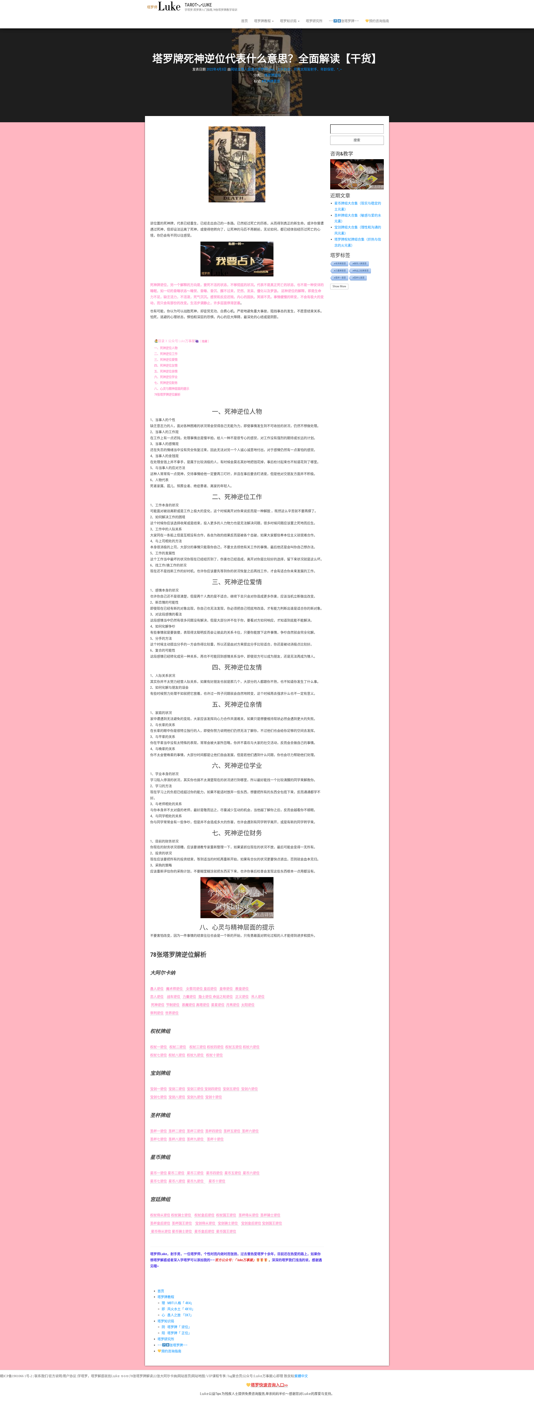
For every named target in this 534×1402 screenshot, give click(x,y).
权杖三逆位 (197, 1047)
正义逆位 (242, 997)
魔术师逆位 (175, 989)
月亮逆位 (232, 1005)
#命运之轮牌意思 (361, 271)
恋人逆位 (157, 997)
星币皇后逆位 (204, 1231)
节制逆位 (173, 1005)
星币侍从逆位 (160, 1231)
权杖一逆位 (159, 1047)
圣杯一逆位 (158, 1131)
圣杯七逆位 (158, 1139)
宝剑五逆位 (231, 1089)
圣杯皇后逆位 (160, 1223)
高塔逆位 (202, 1005)
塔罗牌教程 (263, 21)
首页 (244, 21)
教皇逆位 (241, 989)
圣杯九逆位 (196, 1139)
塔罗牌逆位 (272, 75)
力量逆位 (189, 997)
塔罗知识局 (288, 21)
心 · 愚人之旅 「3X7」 (177, 1315)
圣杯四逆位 (213, 1131)
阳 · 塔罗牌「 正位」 (176, 1333)
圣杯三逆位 (195, 1131)
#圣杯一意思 (340, 278)
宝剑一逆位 (158, 1089)
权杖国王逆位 (226, 1215)
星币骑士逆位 (182, 1231)
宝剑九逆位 (195, 1097)
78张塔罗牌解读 (141, 1376)
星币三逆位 (195, 1173)
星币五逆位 (232, 1173)
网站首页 (184, 1376)
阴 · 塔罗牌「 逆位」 (176, 1327)
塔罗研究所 (314, 21)
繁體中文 (301, 1376)
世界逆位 (172, 1013)
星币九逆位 (196, 1181)
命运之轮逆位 (223, 997)
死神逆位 (157, 1005)
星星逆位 (217, 1005)
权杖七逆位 (158, 1055)
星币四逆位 (214, 1173)
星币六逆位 (250, 1173)
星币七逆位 (158, 1181)
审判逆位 (157, 1013)
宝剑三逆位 (195, 1089)
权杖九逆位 (195, 1055)
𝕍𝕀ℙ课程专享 (215, 1376)
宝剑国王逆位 (272, 1223)
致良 (287, 1376)
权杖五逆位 (233, 1047)
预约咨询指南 (379, 21)
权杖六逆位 (251, 1047)
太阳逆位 (247, 1005)
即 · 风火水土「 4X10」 (178, 1309)
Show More (339, 286)
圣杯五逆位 (232, 1131)
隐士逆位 (205, 997)
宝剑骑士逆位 (228, 1223)
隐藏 (204, 341)
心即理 (278, 1376)
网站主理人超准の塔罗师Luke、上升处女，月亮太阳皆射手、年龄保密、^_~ (286, 69)
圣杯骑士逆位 (269, 1215)
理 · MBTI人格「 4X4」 (178, 1303)
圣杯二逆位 (176, 1131)
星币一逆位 (158, 1173)
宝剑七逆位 (158, 1097)
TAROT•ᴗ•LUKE (198, 5)
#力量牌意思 (340, 271)
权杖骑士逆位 (181, 1215)
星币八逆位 (177, 1181)
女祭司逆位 (194, 989)
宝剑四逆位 (212, 1089)
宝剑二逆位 (177, 1089)
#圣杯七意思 (358, 278)
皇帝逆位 (226, 989)
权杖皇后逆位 (204, 1215)
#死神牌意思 (271, 81)
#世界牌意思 (340, 263)
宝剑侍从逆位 (205, 1223)
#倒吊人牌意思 (359, 263)
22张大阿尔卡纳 (165, 1376)
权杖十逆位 (214, 1055)
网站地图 (198, 1376)
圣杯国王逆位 (182, 1223)
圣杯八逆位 (177, 1139)
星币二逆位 (176, 1173)
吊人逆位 (257, 997)
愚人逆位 (157, 989)
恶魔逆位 (188, 1005)
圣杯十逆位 (215, 1139)
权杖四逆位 (215, 1047)
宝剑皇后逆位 (251, 1223)
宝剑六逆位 (249, 1089)
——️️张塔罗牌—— (344, 21)
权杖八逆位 (177, 1055)
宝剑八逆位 (177, 1097)
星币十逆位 (217, 1181)
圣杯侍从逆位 (249, 1215)
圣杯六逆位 (250, 1131)
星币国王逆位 (225, 1231)
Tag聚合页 (234, 1376)
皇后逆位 (210, 989)
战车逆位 (174, 997)
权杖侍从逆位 (160, 1215)
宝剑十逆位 (213, 1097)
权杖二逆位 (177, 1047)
